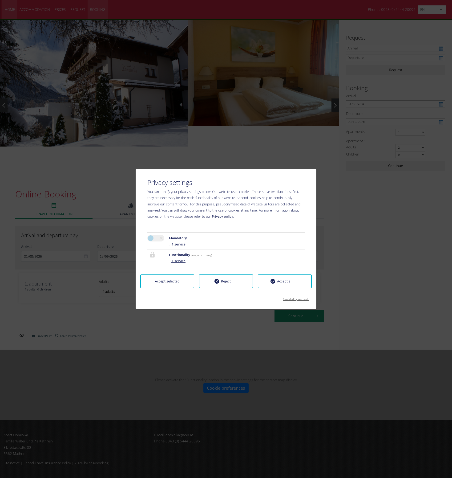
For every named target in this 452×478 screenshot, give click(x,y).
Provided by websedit (296, 297)
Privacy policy (222, 216)
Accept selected (167, 281)
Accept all (284, 281)
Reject (226, 281)
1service (177, 244)
